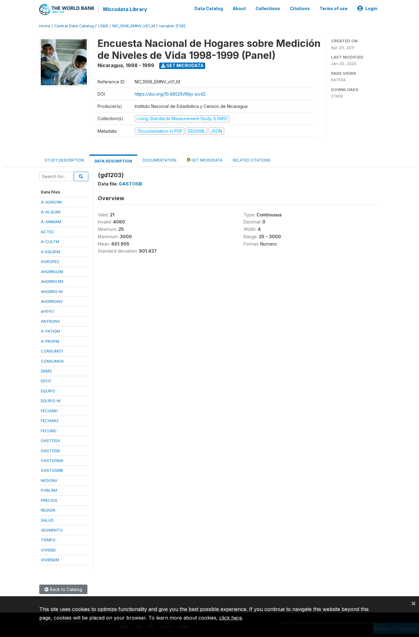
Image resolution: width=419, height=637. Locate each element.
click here (230, 618)
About (239, 8)
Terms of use (334, 8)
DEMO (46, 370)
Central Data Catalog (74, 26)
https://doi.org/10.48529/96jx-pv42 (170, 94)
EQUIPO (48, 390)
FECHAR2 (50, 420)
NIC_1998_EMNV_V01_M (133, 26)
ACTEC (48, 231)
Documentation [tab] (159, 160)
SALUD (47, 520)
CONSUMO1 (52, 351)
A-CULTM (50, 241)
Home (44, 26)
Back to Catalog (65, 589)
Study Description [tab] (64, 160)
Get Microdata (184, 65)
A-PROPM (50, 341)
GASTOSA (50, 440)
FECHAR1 (49, 410)
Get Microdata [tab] (206, 160)
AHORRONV (52, 301)
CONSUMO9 (52, 361)
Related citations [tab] (252, 160)
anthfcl (47, 311)
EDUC (46, 380)
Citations (300, 8)
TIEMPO (48, 539)
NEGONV (49, 480)
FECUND (48, 430)
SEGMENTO (52, 530)
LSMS (103, 26)
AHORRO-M (52, 291)
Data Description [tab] (113, 161)
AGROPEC (50, 261)
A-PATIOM (50, 331)
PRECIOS (49, 500)
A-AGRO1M (51, 202)
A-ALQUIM (50, 211)
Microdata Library (125, 9)
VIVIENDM (50, 559)
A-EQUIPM (50, 251)
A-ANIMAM (51, 221)
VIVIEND (48, 549)
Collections (268, 8)
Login (371, 8)
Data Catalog (208, 8)
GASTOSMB (52, 470)
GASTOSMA (52, 460)
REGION (48, 510)
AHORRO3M (52, 281)
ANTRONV (50, 321)
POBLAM (49, 490)
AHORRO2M (52, 271)
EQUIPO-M (50, 400)
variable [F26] (172, 26)
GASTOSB (50, 450)
